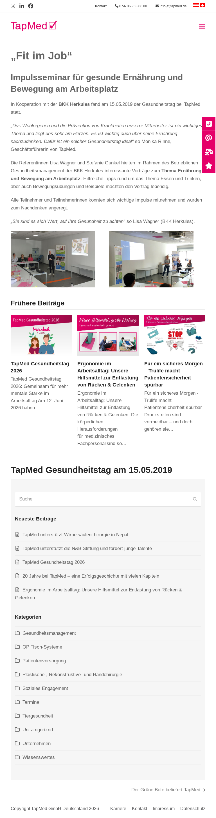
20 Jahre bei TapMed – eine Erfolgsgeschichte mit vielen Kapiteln (90, 576)
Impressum (164, 808)
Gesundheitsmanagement (49, 633)
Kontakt (101, 6)
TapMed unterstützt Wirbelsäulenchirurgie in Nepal (75, 534)
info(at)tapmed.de (173, 6)
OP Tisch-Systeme (42, 647)
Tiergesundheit (37, 716)
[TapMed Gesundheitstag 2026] (41, 335)
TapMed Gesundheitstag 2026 (53, 562)
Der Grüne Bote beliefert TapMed (165, 790)
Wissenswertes (38, 757)
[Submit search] (195, 499)
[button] (202, 26)
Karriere (118, 808)
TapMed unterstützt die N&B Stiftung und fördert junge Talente (87, 548)
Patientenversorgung (44, 660)
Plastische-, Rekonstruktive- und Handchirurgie (72, 674)
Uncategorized (37, 729)
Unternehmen (36, 743)
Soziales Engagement (45, 688)
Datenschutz (192, 808)
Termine (30, 702)
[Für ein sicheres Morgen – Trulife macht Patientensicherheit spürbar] (174, 335)
